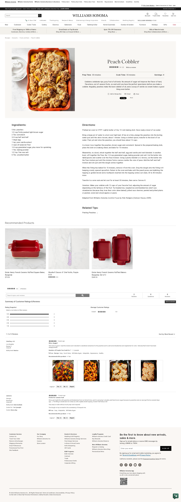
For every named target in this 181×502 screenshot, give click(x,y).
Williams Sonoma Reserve (100, 441)
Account (147, 16)
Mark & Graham (119, 2)
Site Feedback (13, 450)
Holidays (155, 25)
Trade (66, 458)
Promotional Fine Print (16, 448)
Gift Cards (68, 448)
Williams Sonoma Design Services (75, 439)
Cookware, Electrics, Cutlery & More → (24, 32)
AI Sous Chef (32, 20)
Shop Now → (112, 32)
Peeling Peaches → (90, 213)
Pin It (131, 98)
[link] (114, 67)
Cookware (17, 25)
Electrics (56, 25)
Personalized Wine (98, 451)
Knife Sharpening (70, 445)
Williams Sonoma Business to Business (47, 2)
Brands (103, 20)
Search (39, 15)
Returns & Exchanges (16, 441)
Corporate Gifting (70, 463)
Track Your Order (14, 439)
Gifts (165, 25)
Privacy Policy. (145, 455)
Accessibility (60, 493)
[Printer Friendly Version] (136, 95)
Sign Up (165, 448)
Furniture (142, 25)
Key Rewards (96, 439)
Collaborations (114, 20)
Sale (174, 25)
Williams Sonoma (10, 2)
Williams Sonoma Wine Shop (101, 449)
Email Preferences (15, 445)
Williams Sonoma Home (25, 2)
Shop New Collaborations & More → (156, 32)
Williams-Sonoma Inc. (44, 439)
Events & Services (169, 9)
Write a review (131, 68)
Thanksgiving (54, 20)
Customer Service (15, 434)
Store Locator (41, 443)
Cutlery (44, 25)
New (6, 25)
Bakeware (68, 25)
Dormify (136, 2)
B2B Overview (69, 454)
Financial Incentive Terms (151, 459)
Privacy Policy (70, 493)
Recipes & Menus (67, 20)
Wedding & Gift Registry (72, 436)
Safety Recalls (43, 495)
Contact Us (12, 436)
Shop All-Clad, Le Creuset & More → (68, 32)
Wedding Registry (128, 20)
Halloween (43, 20)
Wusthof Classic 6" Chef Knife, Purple (63, 272)
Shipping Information (15, 443)
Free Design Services (71, 441)
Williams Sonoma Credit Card (101, 436)
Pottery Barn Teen (89, 2)
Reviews (23, 289)
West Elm (100, 2)
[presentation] (63, 371)
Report (72, 386)
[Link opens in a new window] (127, 94)
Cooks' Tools (31, 25)
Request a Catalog (98, 447)
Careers (39, 441)
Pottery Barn (66, 2)
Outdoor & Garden (127, 25)
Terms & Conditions (129, 455)
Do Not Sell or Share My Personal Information (23, 495)
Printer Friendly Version (136, 94)
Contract (67, 456)
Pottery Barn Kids (76, 2)
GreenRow (129, 2)
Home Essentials (109, 25)
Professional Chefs (71, 461)
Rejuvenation (109, 2)
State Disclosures (55, 495)
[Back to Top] (176, 490)
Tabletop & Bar (92, 25)
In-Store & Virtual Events (72, 443)
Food (79, 25)
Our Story (40, 436)
